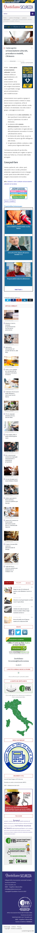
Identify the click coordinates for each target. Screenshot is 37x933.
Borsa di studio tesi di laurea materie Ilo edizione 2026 (21, 620)
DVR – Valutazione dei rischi (11, 785)
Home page (7, 927)
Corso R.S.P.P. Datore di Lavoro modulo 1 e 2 (18, 253)
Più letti (18, 583)
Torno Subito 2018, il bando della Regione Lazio (11, 436)
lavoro (5, 826)
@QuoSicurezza (22, 661)
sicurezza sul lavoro (9, 832)
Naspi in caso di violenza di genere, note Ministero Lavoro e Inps (22, 591)
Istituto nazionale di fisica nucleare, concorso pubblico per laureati (11, 500)
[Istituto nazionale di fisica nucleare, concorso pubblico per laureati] (11, 489)
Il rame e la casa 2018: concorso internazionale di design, (11, 546)
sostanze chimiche (18, 832)
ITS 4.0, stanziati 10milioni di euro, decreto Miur (10, 415)
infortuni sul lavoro (27, 823)
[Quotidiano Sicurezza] (18, 7)
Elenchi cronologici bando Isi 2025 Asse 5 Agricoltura (23, 601)
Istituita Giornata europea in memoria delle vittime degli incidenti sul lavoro (21, 610)
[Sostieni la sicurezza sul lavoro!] (19, 811)
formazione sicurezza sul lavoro (15, 823)
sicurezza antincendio (15, 830)
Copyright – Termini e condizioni (13, 928)
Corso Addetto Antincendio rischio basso (18, 227)
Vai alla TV (18, 665)
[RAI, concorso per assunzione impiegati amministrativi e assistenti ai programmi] (11, 447)
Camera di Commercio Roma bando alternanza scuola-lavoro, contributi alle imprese (11, 524)
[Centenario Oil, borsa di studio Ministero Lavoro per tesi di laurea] (11, 383)
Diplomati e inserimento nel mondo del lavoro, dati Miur (11, 349)
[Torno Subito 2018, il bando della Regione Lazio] (11, 426)
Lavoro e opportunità (27, 62)
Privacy (19, 927)
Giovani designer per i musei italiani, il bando (11, 480)
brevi (16, 820)
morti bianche (11, 826)
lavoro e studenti (10, 201)
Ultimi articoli (9, 583)
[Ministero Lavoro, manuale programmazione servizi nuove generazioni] (11, 315)
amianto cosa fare (8, 821)
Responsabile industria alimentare (18, 279)
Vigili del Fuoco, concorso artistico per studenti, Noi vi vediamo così (11, 569)
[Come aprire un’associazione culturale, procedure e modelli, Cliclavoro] (18, 38)
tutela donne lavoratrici (27, 832)
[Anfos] (18, 864)
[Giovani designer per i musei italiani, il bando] (11, 470)
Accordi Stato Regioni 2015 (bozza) (13, 779)
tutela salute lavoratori (9, 834)
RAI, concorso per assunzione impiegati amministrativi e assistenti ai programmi (11, 458)
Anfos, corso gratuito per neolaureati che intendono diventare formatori (11, 372)
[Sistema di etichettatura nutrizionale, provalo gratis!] (18, 193)
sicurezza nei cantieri (25, 830)
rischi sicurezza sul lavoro (18, 828)
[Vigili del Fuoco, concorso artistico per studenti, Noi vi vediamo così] (11, 558)
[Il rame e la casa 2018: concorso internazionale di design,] (11, 536)
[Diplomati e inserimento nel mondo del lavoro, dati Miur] (11, 339)
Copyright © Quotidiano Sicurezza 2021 (15, 891)
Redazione (13, 61)
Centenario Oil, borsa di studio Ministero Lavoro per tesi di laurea (11, 394)
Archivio (28, 583)
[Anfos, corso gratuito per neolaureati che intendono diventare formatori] (11, 361)
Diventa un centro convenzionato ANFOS (15, 782)
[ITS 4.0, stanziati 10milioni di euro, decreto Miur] (11, 405)
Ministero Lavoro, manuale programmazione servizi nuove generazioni (10, 326)
